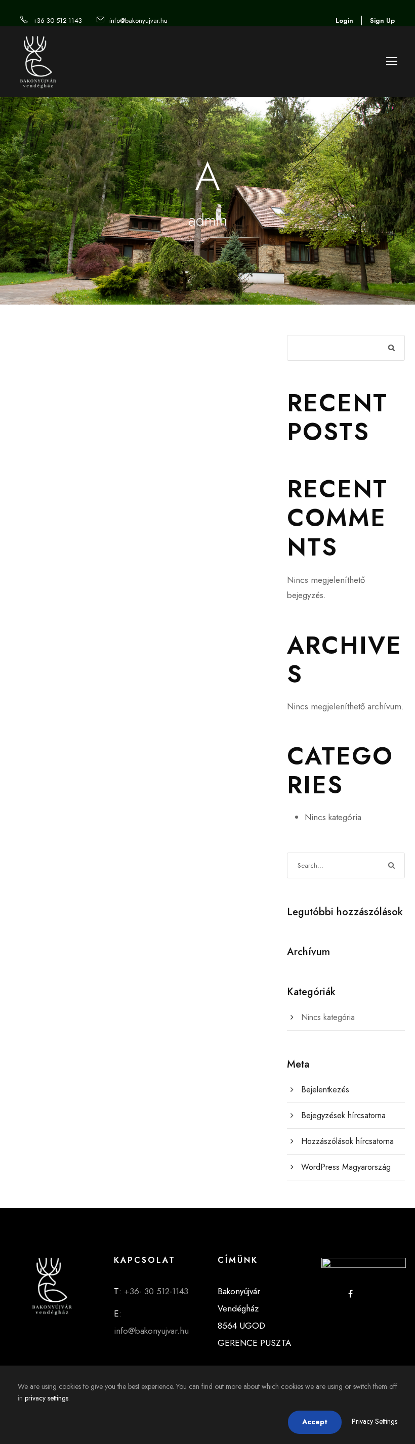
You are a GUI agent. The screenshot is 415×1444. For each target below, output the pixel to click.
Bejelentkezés (325, 1089)
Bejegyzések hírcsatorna (343, 1115)
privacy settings (46, 1398)
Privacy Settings (374, 1421)
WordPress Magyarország (346, 1167)
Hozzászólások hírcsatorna (347, 1141)
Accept (314, 1422)
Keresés (392, 348)
